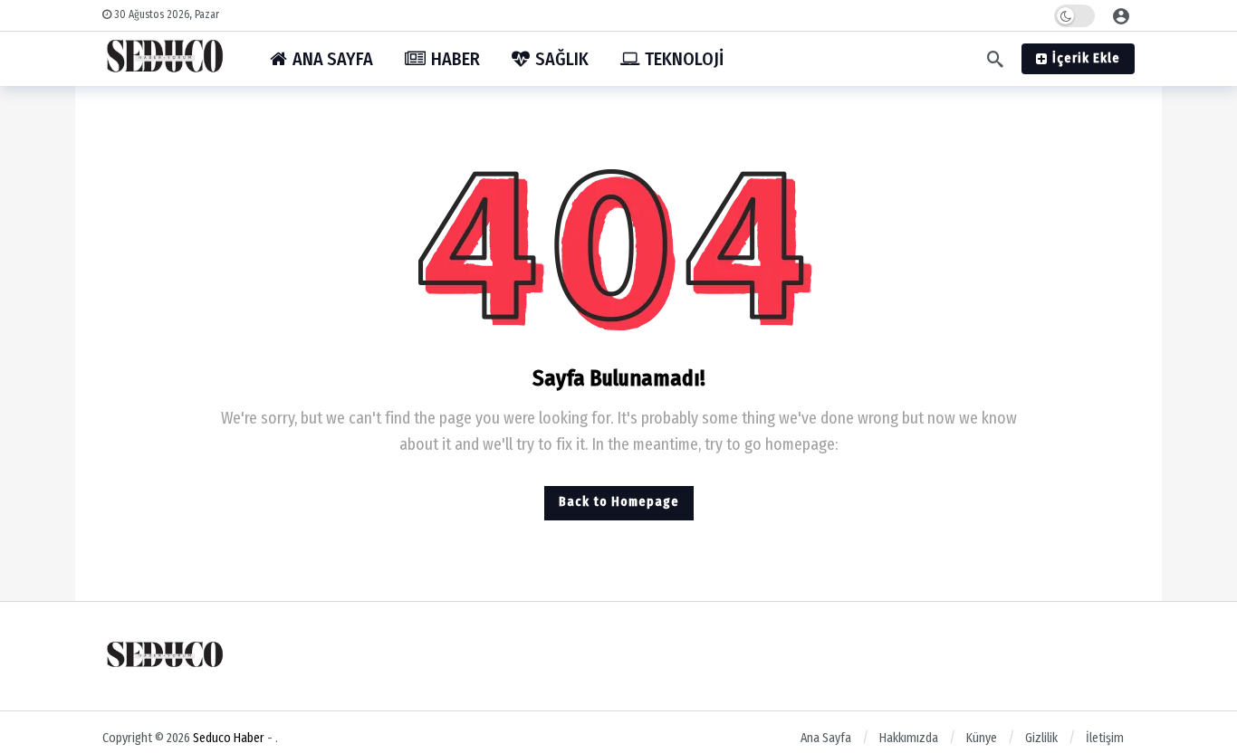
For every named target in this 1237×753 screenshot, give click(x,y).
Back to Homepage (619, 502)
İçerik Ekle (1086, 58)
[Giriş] (1121, 15)
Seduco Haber (228, 738)
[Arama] (995, 58)
